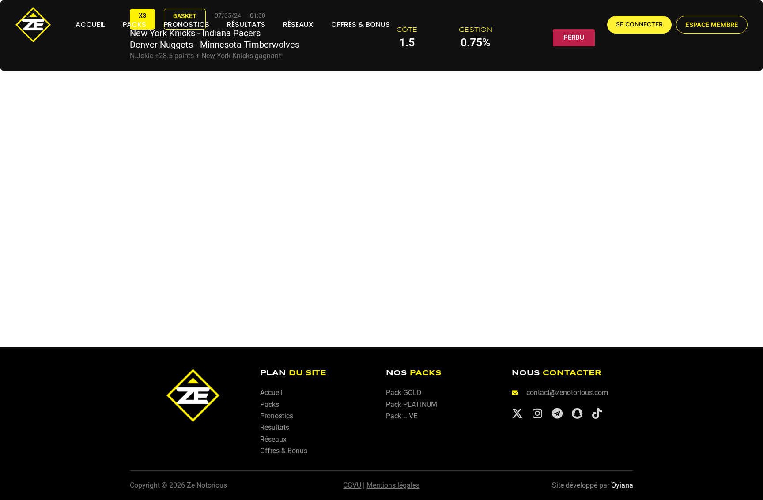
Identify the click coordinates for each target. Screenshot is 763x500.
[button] (712, 25)
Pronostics (186, 24)
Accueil (90, 24)
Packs (134, 24)
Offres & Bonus (360, 24)
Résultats (246, 24)
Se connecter (639, 24)
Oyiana (622, 485)
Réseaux (298, 24)
